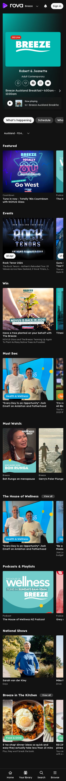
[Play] (10, 103)
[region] (33, 177)
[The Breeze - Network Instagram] (40, 83)
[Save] (18, 83)
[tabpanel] (33, 450)
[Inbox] (45, 6)
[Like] (26, 83)
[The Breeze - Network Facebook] (33, 83)
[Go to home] (13, 6)
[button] (48, 496)
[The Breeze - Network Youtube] (48, 83)
